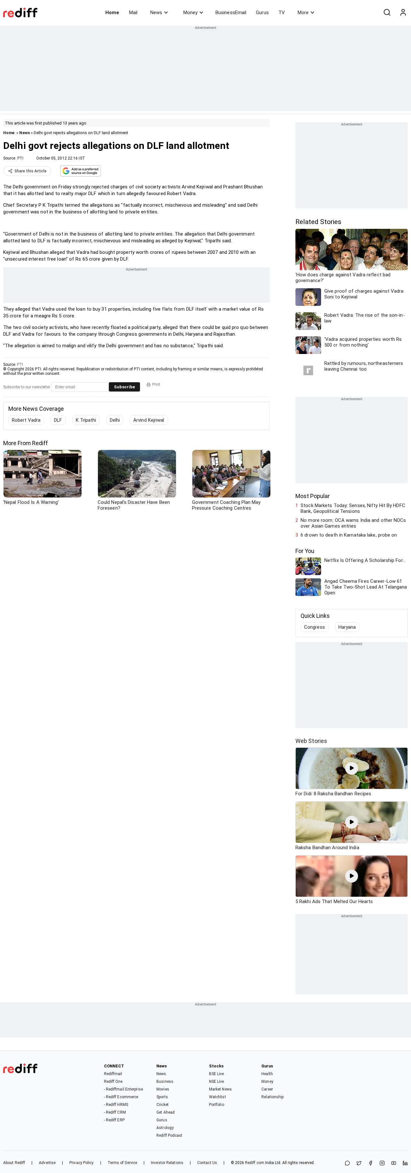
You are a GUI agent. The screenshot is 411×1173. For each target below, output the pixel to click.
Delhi (115, 420)
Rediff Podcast (169, 1135)
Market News (220, 1089)
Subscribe (124, 386)
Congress (314, 627)
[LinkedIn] (405, 1163)
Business (164, 1081)
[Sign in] (403, 12)
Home (112, 12)
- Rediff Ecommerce (121, 1097)
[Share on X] (359, 1163)
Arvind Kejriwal (148, 420)
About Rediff (14, 1162)
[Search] (387, 12)
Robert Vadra (26, 420)
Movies (162, 1089)
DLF (58, 420)
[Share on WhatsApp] (347, 1163)
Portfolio (216, 1104)
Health (267, 1074)
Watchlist (217, 1097)
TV (281, 12)
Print (156, 384)
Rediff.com (254, 1162)
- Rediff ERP (114, 1120)
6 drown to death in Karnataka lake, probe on (349, 535)
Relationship (272, 1097)
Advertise (47, 1162)
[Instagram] (382, 1163)
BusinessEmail (230, 12)
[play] (351, 768)
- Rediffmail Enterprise (123, 1089)
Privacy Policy (81, 1162)
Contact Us (207, 1162)
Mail (133, 12)
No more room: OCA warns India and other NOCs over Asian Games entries (353, 523)
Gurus (262, 12)
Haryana (347, 627)
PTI (20, 158)
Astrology (165, 1128)
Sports (162, 1097)
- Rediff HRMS (116, 1104)
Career (267, 1089)
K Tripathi (86, 420)
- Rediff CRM (115, 1112)
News (156, 12)
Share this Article (30, 171)
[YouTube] (393, 1163)
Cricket (162, 1104)
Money (190, 12)
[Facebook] (370, 1163)
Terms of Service (122, 1162)
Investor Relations (167, 1162)
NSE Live (216, 1081)
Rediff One (113, 1081)
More (303, 12)
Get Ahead (165, 1112)
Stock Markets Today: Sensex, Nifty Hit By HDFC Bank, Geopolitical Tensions (353, 508)
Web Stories (311, 740)
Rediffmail (113, 1074)
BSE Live (216, 1074)
